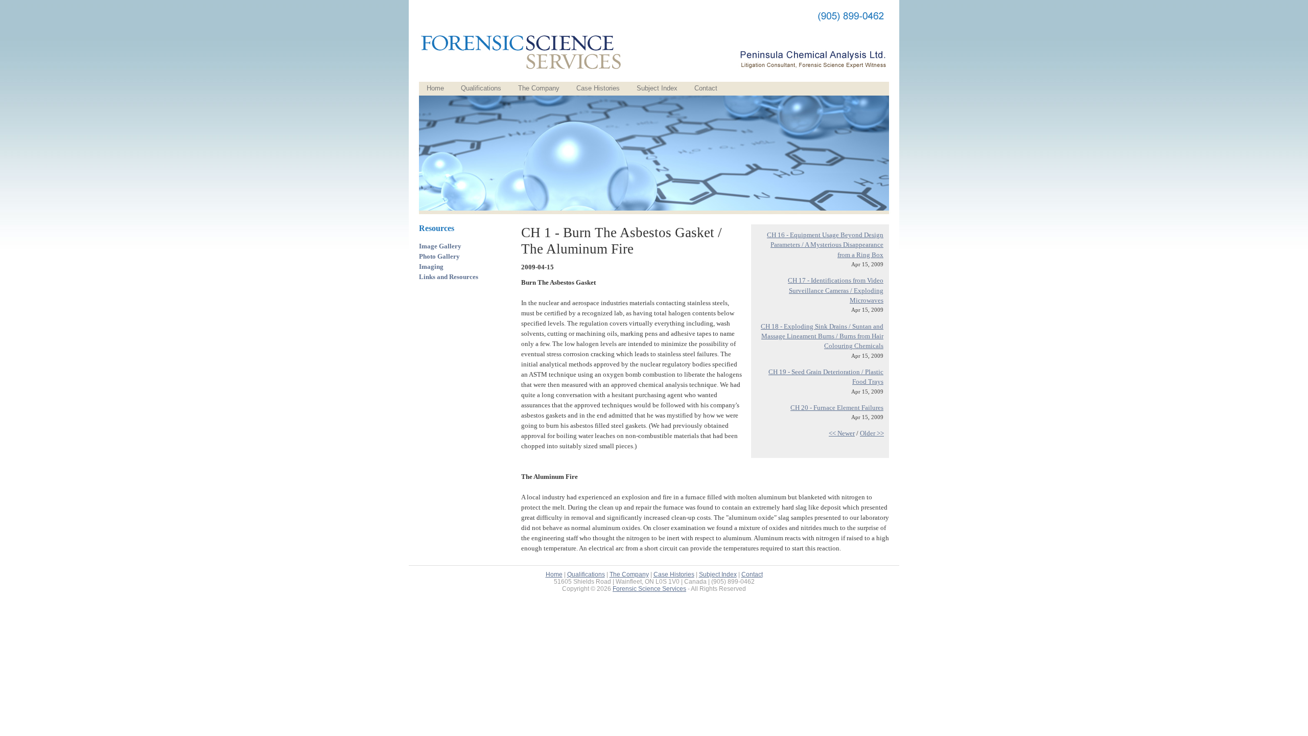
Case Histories (598, 88)
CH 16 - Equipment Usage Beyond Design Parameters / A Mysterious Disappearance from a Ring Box (825, 245)
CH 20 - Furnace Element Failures (836, 407)
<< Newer (842, 433)
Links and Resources (448, 277)
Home (435, 88)
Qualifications (481, 88)
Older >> (872, 433)
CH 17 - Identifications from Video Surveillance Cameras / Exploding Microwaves (835, 290)
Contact (705, 88)
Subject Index (657, 88)
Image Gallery (440, 246)
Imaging (431, 266)
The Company (538, 88)
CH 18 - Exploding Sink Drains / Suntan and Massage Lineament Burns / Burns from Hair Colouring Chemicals (822, 336)
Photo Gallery (439, 256)
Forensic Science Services (649, 588)
